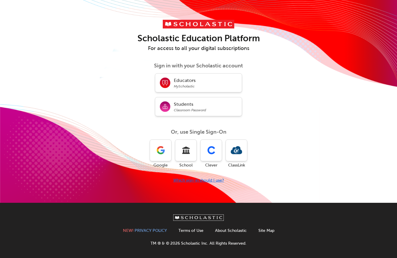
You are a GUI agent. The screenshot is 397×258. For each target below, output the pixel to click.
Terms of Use (190, 230)
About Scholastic (231, 230)
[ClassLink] (236, 150)
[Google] (160, 150)
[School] (186, 150)
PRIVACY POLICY (145, 230)
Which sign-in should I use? (198, 180)
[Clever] (211, 150)
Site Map (266, 230)
